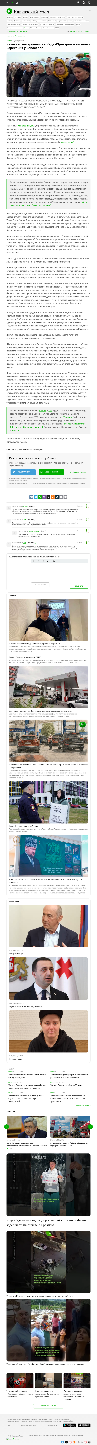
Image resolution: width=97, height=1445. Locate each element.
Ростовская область (47, 24)
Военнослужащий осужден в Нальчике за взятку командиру (27, 1076)
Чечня (26, 28)
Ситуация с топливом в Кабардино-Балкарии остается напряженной (40, 710)
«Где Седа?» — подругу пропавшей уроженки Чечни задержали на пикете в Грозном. (46, 1222)
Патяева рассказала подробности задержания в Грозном (34, 643)
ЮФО (57, 28)
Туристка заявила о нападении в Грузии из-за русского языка (47, 1393)
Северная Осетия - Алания (65, 24)
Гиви (24, 520)
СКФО (78, 24)
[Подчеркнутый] (43, 561)
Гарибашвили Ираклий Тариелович (25, 1006)
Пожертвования (52, 1425)
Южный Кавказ (48, 28)
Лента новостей (20, 36)
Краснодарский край (81, 21)
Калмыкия (52, 21)
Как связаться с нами (28, 1425)
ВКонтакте (15, 427)
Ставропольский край (14, 28)
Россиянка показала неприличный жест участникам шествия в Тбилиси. (74, 1395)
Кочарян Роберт (16, 953)
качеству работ (68, 142)
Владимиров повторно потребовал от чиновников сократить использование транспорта (67, 1098)
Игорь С (25, 506)
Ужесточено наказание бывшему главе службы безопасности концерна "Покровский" (26, 1098)
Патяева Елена (15, 1058)
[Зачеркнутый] (47, 561)
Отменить (79, 586)
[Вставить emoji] (53, 561)
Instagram (79, 423)
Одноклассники (31, 427)
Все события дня (83, 1105)
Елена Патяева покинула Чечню (23, 825)
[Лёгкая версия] (17, 3)
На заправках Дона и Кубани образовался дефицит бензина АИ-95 (69, 1144)
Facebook (67, 423)
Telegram (67, 417)
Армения (44, 17)
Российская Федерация (30, 24)
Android (42, 410)
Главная (9, 36)
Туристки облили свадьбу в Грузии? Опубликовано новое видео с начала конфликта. (45, 1364)
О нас (8, 1425)
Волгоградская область (75, 17)
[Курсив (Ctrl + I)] (38, 561)
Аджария (18, 17)
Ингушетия (26, 21)
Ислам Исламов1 (34, 531)
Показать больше (48, 1406)
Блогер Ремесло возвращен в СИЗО (25, 657)
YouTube (15, 430)
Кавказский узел (26, 125)
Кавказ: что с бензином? (18, 31)
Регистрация (40, 585)
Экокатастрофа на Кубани (80, 31)
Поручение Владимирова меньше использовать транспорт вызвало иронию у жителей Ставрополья (48, 766)
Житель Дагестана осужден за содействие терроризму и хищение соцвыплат (27, 1086)
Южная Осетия (35, 28)
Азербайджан (34, 17)
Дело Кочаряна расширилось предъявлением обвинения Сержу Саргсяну (27, 1144)
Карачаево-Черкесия (65, 21)
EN (12, 2)
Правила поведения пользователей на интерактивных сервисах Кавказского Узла (56, 1436)
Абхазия (10, 17)
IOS (50, 410)
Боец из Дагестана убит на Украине (66, 1085)
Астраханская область (57, 17)
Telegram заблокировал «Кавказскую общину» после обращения (20, 1393)
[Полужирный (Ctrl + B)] (33, 561)
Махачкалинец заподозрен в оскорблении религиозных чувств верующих (69, 1076)
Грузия (9, 21)
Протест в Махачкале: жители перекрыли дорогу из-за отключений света (40, 1296)
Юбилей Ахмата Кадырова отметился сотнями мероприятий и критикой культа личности (45, 881)
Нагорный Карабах (13, 24)
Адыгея (25, 17)
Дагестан (17, 21)
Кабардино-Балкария (39, 21)
